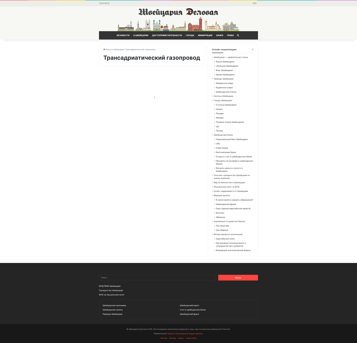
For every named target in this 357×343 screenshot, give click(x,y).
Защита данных (196, 333)
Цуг (217, 126)
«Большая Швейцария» (227, 66)
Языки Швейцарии (225, 61)
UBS (218, 143)
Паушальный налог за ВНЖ (226, 187)
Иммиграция (205, 35)
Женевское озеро (224, 83)
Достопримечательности (167, 35)
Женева (219, 118)
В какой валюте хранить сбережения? (234, 200)
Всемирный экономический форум (233, 250)
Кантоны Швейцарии (223, 96)
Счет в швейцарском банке (193, 310)
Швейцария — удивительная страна (231, 57)
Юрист (181, 338)
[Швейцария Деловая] (178, 18)
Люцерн (220, 113)
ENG (255, 3)
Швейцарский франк (226, 204)
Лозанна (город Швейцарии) (230, 122)
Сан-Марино (222, 230)
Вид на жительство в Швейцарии (229, 182)
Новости (124, 35)
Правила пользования (177, 333)
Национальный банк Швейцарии (232, 139)
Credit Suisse (222, 148)
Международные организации (228, 234)
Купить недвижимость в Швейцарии (231, 191)
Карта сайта (191, 338)
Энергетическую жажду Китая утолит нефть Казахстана (123, 103)
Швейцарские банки (223, 135)
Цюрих (219, 109)
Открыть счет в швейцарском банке (234, 156)
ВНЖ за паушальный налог (111, 295)
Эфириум (220, 217)
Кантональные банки (226, 152)
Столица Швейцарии (226, 105)
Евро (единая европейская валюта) (233, 208)
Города (190, 35)
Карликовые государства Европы (229, 221)
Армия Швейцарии (225, 74)
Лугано (219, 130)
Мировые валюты (222, 195)
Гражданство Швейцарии (111, 290)
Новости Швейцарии (114, 49)
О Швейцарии (140, 35)
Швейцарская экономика (114, 305)
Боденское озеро (224, 87)
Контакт (164, 338)
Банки (219, 35)
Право (230, 35)
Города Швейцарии (223, 100)
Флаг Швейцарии (224, 70)
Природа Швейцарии (223, 79)
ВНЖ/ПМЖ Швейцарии (109, 286)
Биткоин (220, 213)
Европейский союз (225, 238)
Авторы (172, 338)
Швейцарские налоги (113, 310)
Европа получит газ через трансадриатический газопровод (176, 121)
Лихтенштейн (222, 226)
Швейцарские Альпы (226, 92)
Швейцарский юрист (189, 305)
